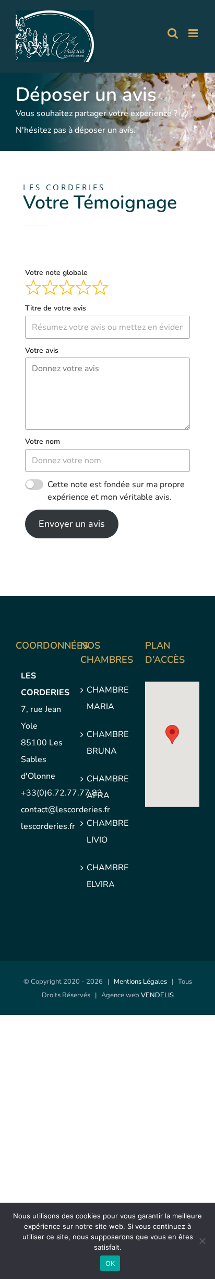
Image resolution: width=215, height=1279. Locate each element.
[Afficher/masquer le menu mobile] (193, 33)
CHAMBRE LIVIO (107, 831)
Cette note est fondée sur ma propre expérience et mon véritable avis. (116, 491)
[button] (172, 734)
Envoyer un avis (72, 523)
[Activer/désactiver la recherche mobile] (173, 33)
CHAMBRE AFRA (107, 787)
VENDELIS (157, 995)
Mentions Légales (140, 981)
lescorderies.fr (48, 826)
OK (110, 1263)
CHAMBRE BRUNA (107, 743)
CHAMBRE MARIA (107, 698)
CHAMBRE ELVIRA (107, 876)
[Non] (202, 1241)
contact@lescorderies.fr (65, 809)
